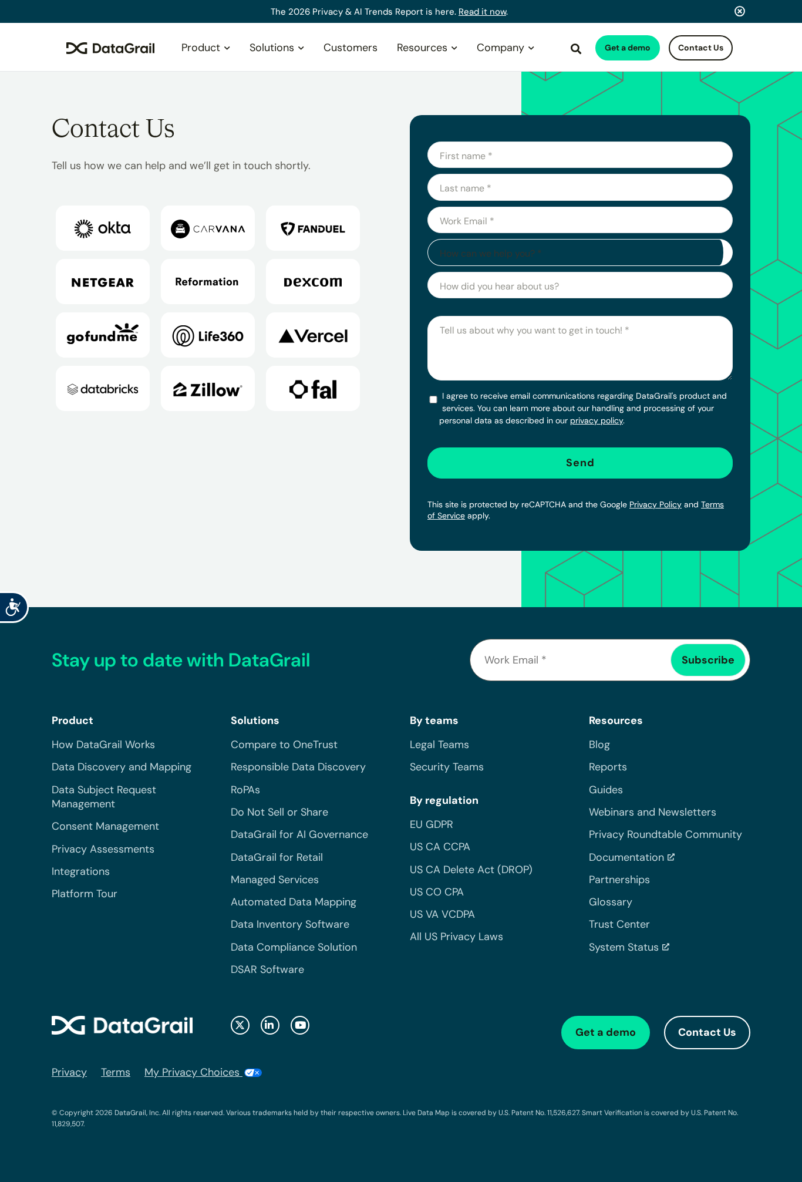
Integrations (81, 871)
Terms (115, 1072)
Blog (599, 745)
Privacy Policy (655, 504)
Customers (351, 48)
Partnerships (619, 880)
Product (200, 48)
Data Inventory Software (290, 924)
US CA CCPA (440, 847)
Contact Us (700, 47)
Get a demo (628, 47)
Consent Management (105, 826)
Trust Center (619, 924)
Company (500, 48)
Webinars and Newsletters (652, 812)
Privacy (69, 1072)
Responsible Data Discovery (298, 767)
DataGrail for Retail (277, 857)
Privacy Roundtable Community (665, 834)
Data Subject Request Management (104, 797)
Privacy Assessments (103, 849)
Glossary (610, 902)
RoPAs (245, 790)
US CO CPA (437, 892)
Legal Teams (439, 745)
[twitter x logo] (240, 1025)
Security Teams (447, 767)
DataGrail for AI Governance (299, 834)
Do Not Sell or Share (279, 812)
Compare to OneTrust (284, 745)
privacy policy (596, 420)
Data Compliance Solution (294, 947)
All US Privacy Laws (456, 937)
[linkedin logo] (270, 1025)
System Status (624, 947)
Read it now (482, 12)
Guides (606, 790)
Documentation (626, 857)
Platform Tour (84, 894)
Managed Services (275, 880)
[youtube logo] (300, 1025)
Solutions (272, 48)
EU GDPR (431, 824)
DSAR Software (267, 969)
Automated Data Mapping (293, 902)
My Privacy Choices (193, 1072)
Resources (422, 48)
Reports (608, 767)
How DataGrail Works (103, 745)
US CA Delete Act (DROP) (471, 870)
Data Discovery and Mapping (121, 767)
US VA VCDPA (442, 914)
